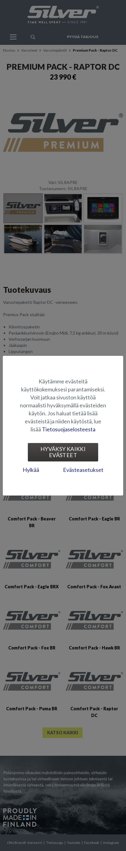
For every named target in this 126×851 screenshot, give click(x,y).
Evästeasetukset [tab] (83, 469)
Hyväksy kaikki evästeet (63, 451)
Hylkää (31, 469)
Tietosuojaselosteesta (68, 429)
